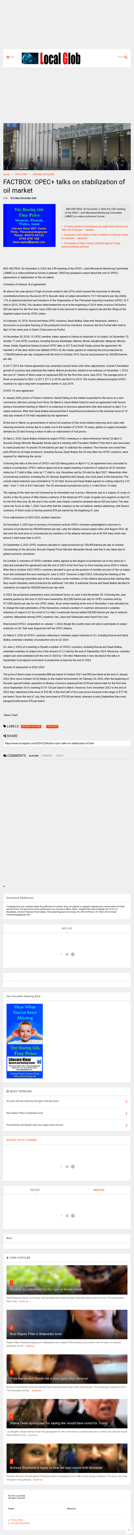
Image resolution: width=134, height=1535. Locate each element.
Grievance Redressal (20, 1523)
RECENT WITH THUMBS (22, 1140)
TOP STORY (21, 174)
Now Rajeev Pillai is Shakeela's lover (36, 1334)
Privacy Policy (17, 1520)
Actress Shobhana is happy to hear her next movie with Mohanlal (56, 1468)
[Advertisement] (67, 26)
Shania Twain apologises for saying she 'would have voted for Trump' (59, 1423)
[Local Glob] (53, 64)
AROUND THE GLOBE (43, 174)
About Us (71, 1509)
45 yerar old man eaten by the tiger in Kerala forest (46, 1289)
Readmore (24, 1301)
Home (6, 174)
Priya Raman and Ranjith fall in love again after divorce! (49, 1379)
